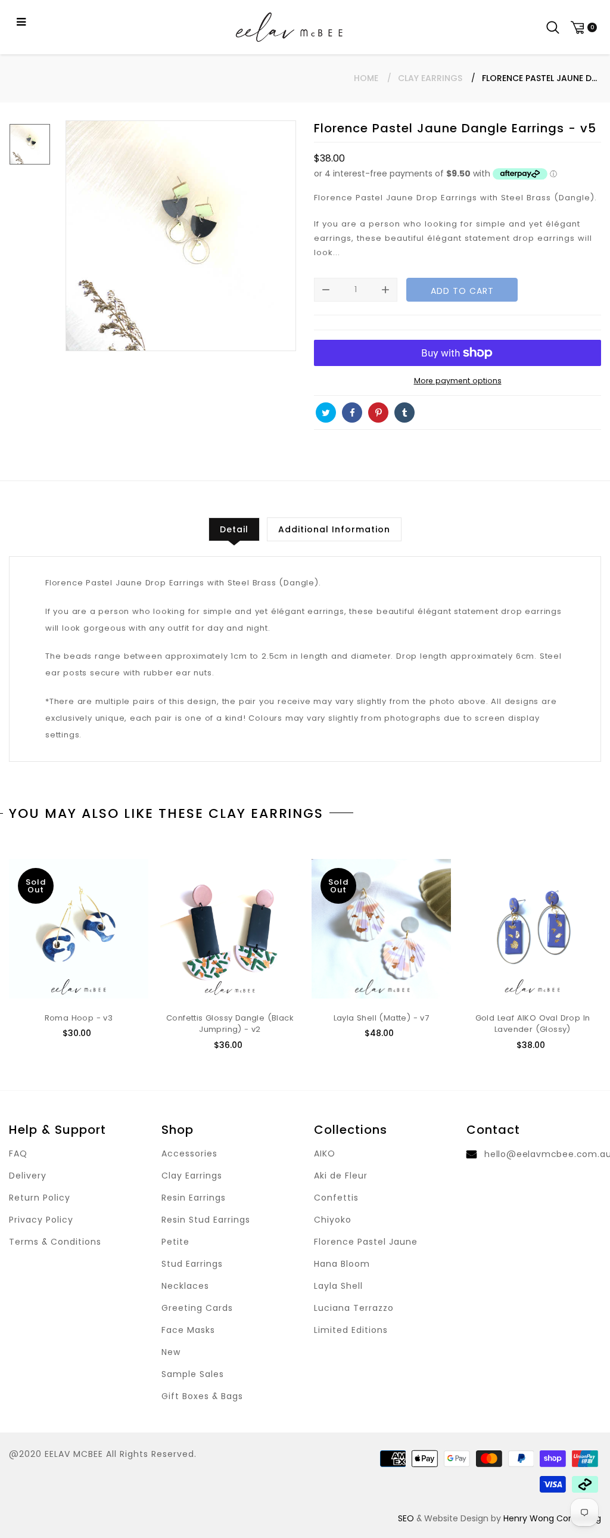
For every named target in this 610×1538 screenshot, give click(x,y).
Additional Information (334, 529)
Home (366, 78)
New (170, 1352)
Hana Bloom (342, 1264)
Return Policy (39, 1198)
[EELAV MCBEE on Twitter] (326, 412)
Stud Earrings (192, 1264)
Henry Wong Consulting (552, 1518)
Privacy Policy (41, 1220)
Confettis (336, 1198)
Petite (175, 1242)
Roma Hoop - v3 (79, 1018)
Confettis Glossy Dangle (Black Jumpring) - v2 (230, 1023)
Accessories (189, 1153)
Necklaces (185, 1286)
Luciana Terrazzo (354, 1308)
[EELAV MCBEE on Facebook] (352, 412)
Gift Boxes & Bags (202, 1396)
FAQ (18, 1153)
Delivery (27, 1176)
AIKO (324, 1153)
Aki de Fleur (341, 1176)
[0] (582, 27)
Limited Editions (351, 1330)
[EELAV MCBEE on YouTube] (431, 412)
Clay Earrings (430, 78)
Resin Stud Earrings (205, 1220)
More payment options (458, 381)
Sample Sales (192, 1374)
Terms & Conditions (55, 1242)
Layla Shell (338, 1286)
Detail (234, 529)
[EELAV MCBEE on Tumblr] (404, 412)
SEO (406, 1518)
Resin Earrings (193, 1198)
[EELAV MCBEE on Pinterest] (378, 412)
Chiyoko (332, 1220)
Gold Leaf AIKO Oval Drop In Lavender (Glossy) (532, 1023)
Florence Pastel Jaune (366, 1242)
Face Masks (188, 1330)
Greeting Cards (197, 1308)
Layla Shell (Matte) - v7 (382, 1018)
